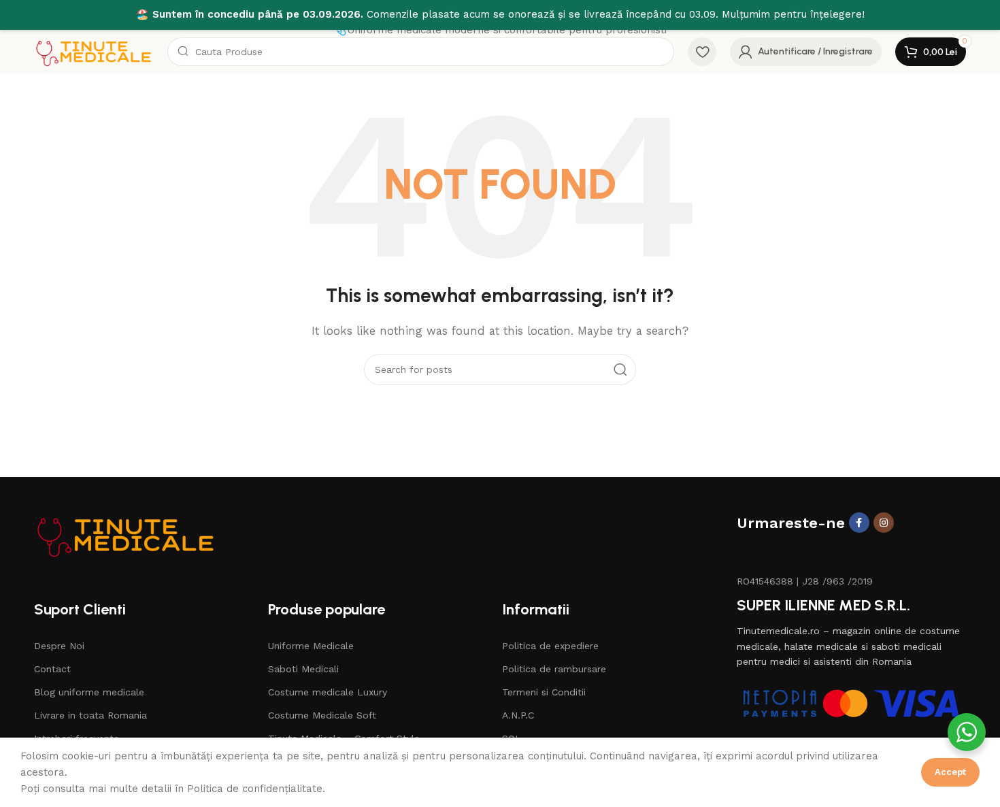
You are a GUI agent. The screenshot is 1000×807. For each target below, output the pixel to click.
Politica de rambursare (554, 668)
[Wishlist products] (702, 51)
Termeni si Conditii (544, 692)
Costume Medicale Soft (322, 715)
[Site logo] (94, 51)
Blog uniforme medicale (89, 692)
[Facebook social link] (859, 522)
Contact (52, 668)
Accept (950, 772)
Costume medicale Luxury (327, 692)
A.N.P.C (518, 715)
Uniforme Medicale (311, 645)
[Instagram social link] (883, 522)
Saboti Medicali (303, 668)
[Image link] (126, 534)
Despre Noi (59, 645)
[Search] (620, 369)
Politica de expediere (550, 645)
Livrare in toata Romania (90, 715)
